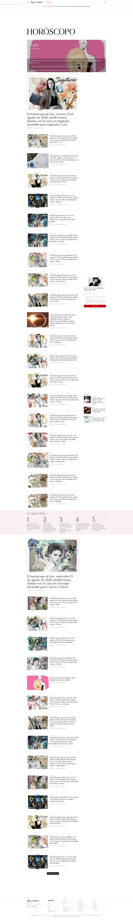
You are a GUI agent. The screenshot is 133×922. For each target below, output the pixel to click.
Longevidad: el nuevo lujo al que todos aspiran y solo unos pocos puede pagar (99, 419)
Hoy (48, 905)
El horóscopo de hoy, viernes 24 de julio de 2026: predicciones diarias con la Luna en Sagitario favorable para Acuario (63, 860)
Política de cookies (56, 916)
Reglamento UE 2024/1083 (75, 916)
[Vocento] (51, 900)
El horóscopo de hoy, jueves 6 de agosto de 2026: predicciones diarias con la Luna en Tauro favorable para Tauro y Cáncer (64, 621)
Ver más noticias (53, 873)
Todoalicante (95, 909)
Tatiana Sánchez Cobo (39, 128)
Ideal (64, 903)
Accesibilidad (89, 915)
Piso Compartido (81, 907)
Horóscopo (48, 2)
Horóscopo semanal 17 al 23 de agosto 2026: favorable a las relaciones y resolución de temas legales (62, 66)
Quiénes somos (49, 915)
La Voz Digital (65, 911)
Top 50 (104, 513)
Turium (94, 907)
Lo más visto (36, 513)
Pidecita (94, 903)
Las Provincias (65, 907)
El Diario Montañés (66, 909)
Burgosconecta (80, 903)
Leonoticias (80, 902)
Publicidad (55, 915)
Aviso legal (83, 915)
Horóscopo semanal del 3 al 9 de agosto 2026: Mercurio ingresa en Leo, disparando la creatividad (62, 640)
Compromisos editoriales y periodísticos (72, 915)
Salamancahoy (80, 905)
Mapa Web (60, 915)
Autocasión (80, 909)
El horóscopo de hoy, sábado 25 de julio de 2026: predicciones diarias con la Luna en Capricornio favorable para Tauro (64, 840)
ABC (48, 902)
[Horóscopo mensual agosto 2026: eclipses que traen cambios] (38, 682)
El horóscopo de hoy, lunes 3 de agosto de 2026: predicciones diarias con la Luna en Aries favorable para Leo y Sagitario (64, 498)
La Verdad (80, 900)
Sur (63, 905)
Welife (94, 902)
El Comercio (65, 902)
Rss (39, 915)
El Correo (49, 907)
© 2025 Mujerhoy (33, 915)
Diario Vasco (65, 900)
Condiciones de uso (65, 916)
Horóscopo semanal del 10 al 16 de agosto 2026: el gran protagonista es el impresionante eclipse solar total (64, 358)
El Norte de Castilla (51, 911)
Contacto (43, 915)
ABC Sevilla (50, 903)
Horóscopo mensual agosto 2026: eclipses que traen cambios (62, 679)
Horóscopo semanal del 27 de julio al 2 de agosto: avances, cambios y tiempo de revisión (64, 799)
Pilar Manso (30, 128)
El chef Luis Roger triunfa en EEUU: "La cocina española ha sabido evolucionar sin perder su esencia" (98, 401)
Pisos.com (95, 900)
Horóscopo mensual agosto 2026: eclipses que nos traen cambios (51, 70)
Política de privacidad (97, 915)
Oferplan (79, 911)
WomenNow (95, 905)
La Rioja (49, 909)
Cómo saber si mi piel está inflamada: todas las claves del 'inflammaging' (98, 410)
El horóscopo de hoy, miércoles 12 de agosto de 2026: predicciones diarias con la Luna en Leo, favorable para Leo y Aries (64, 298)
